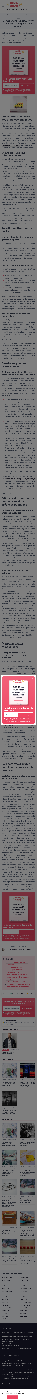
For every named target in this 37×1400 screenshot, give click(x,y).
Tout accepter (12, 1397)
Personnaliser (25, 1397)
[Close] (32, 678)
